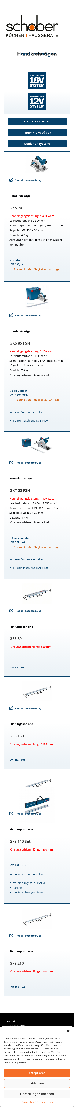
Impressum (47, 1102)
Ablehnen (37, 1083)
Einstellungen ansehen (37, 1094)
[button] (68, 1031)
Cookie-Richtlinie (30, 1102)
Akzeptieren (37, 1073)
